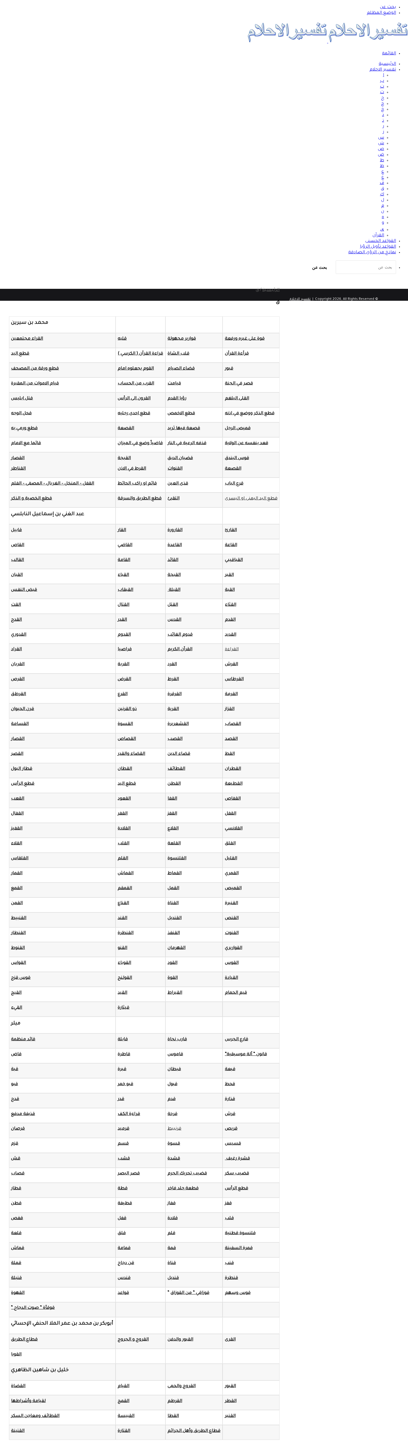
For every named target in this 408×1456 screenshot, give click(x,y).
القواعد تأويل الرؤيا (378, 247)
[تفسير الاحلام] (327, 42)
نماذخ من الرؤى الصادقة (372, 252)
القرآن (378, 235)
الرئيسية (387, 64)
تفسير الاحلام (382, 69)
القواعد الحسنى (380, 241)
